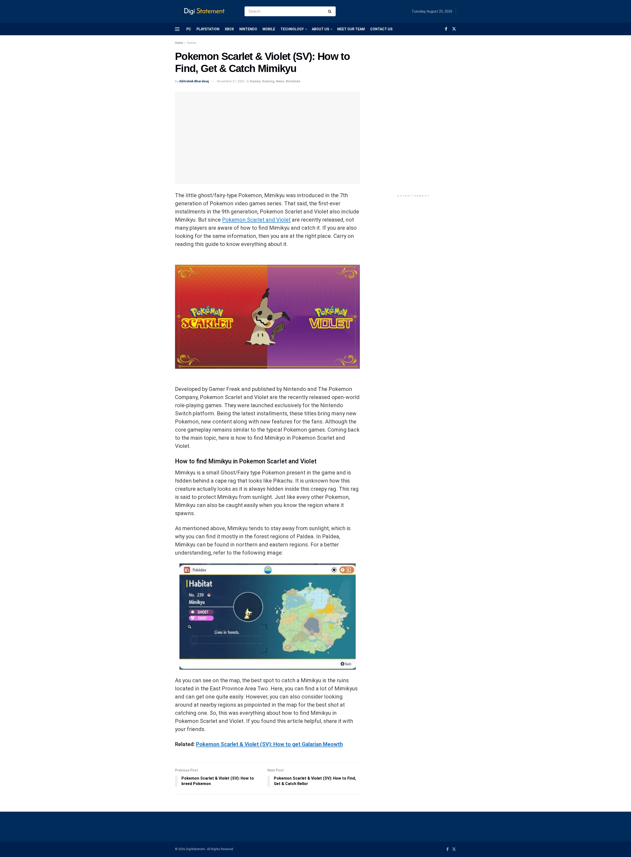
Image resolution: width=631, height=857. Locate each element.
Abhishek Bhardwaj (194, 81)
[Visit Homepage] (205, 11)
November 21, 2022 (230, 81)
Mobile (269, 29)
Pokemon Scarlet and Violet (256, 220)
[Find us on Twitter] (454, 29)
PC (188, 29)
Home (179, 43)
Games (191, 43)
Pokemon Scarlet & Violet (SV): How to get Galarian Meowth (269, 744)
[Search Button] (331, 11)
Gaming (268, 81)
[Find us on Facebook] (446, 29)
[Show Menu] (177, 29)
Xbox (229, 29)
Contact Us (381, 29)
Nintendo (248, 29)
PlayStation (207, 29)
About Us (320, 29)
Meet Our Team (351, 29)
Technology (292, 29)
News (280, 81)
